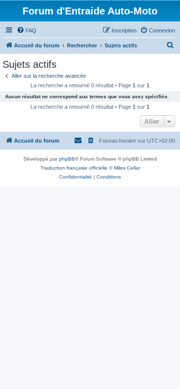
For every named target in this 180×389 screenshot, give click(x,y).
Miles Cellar (127, 168)
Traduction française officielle (74, 168)
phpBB (67, 159)
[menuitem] (26, 30)
